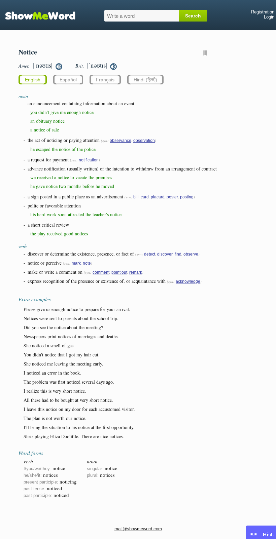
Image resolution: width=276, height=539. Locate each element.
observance (120, 140)
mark (76, 263)
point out (119, 272)
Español (68, 79)
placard (158, 197)
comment (101, 272)
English (32, 79)
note (87, 263)
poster (172, 197)
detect (149, 254)
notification (89, 160)
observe (190, 254)
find (178, 254)
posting (187, 197)
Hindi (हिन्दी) (145, 79)
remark (135, 272)
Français (105, 79)
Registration (262, 11)
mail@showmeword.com (138, 528)
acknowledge (188, 281)
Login (269, 17)
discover (165, 254)
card (145, 197)
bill (136, 197)
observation (144, 140)
